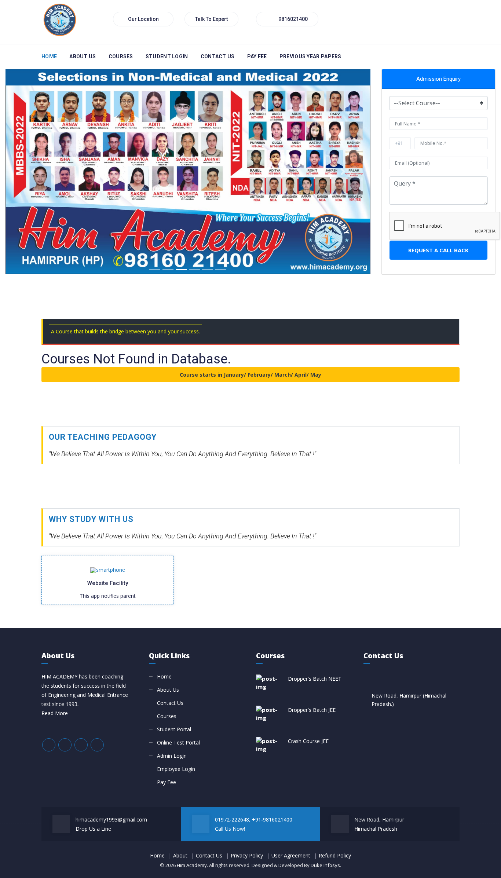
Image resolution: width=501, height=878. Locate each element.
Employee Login (176, 768)
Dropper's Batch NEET (314, 678)
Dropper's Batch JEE (312, 709)
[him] (59, 18)
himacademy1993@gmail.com (111, 819)
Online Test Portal (178, 742)
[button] (33, 171)
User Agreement (290, 855)
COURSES (121, 56)
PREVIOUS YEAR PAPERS (310, 56)
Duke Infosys (325, 865)
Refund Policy (335, 855)
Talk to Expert (211, 19)
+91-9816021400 (272, 819)
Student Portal (174, 729)
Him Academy (192, 865)
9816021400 (292, 19)
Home (49, 56)
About (180, 855)
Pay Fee (166, 782)
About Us (82, 56)
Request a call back (438, 250)
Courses (166, 716)
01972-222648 (232, 819)
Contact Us (218, 56)
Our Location (143, 19)
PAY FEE (257, 56)
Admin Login (172, 755)
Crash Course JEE (308, 741)
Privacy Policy (247, 855)
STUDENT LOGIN (167, 56)
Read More (54, 713)
